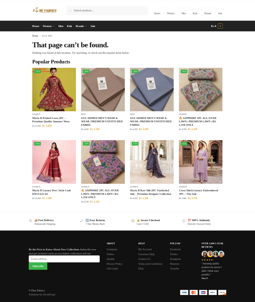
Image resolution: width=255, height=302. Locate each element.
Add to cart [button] (54, 133)
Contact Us (144, 259)
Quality (111, 259)
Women (171, 13)
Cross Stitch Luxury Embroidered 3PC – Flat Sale (198, 192)
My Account (145, 249)
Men (184, 13)
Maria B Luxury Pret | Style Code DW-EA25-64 (51, 192)
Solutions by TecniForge (42, 294)
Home (157, 13)
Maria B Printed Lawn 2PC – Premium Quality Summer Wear (51, 120)
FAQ (140, 268)
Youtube (174, 268)
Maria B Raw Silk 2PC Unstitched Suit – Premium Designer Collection (150, 192)
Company (112, 249)
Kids (195, 13)
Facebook (175, 249)
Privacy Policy (115, 263)
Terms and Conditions (150, 263)
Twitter (174, 254)
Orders (110, 254)
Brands (207, 13)
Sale (220, 13)
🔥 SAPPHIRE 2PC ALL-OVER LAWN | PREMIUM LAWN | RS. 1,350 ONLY (197, 121)
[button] (217, 26)
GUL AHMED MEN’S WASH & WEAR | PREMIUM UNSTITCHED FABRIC (102, 121)
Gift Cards (112, 268)
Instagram (175, 259)
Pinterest (174, 263)
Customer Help (146, 254)
